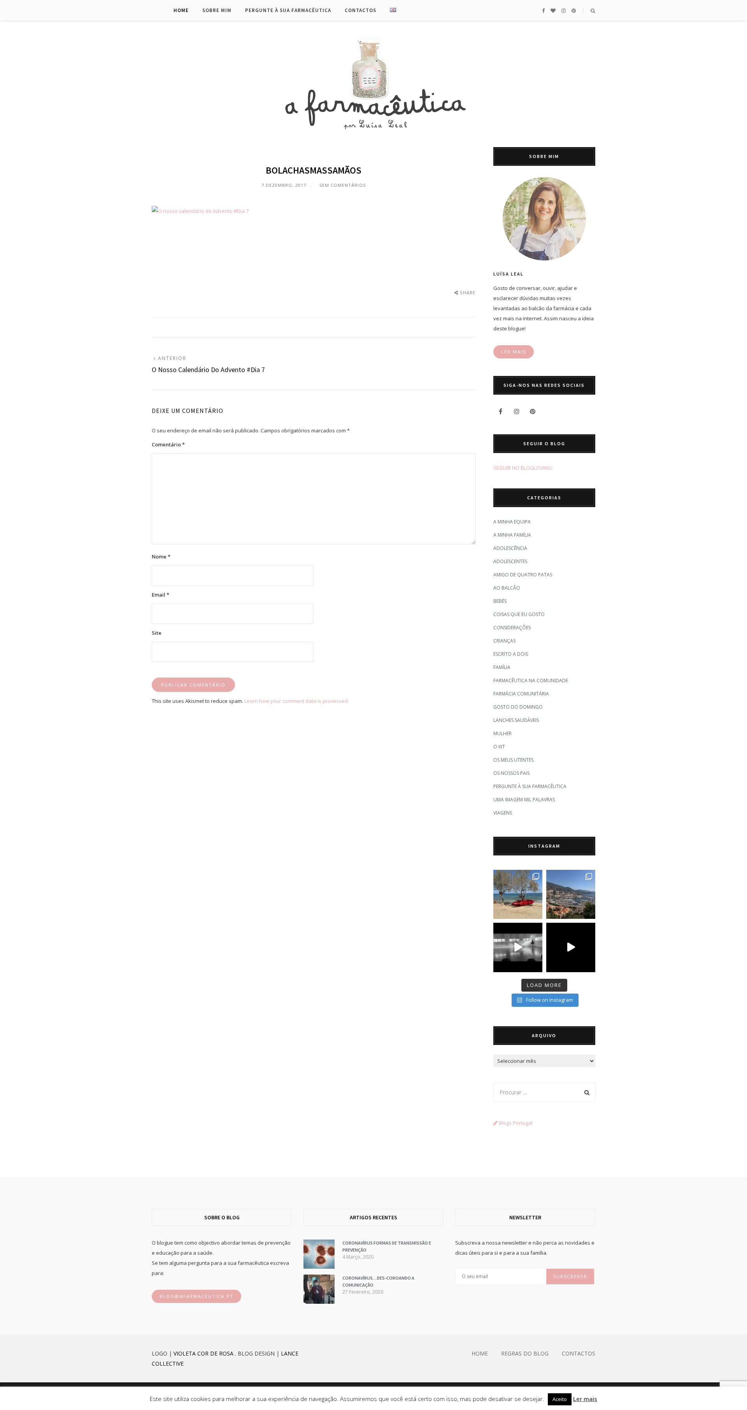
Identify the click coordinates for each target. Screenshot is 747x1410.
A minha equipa (512, 521)
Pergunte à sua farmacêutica (288, 10)
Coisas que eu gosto (519, 614)
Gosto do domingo (518, 707)
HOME (480, 1353)
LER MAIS (513, 352)
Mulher (502, 733)
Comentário (168, 444)
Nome (161, 556)
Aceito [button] (559, 1399)
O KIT (499, 746)
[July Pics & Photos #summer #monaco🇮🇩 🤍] (570, 894)
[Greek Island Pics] (517, 894)
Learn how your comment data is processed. (296, 700)
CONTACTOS (578, 1353)
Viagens (502, 812)
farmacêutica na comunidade (530, 680)
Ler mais (585, 1399)
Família (501, 667)
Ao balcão (506, 588)
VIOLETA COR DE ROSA (203, 1353)
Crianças (504, 640)
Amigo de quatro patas (522, 574)
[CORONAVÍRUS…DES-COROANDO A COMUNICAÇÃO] (319, 1301)
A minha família (512, 535)
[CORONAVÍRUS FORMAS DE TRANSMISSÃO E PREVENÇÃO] (319, 1266)
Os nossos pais (511, 773)
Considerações (512, 627)
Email (160, 594)
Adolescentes (510, 561)
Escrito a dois (510, 654)
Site (156, 632)
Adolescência (510, 548)
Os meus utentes (513, 760)
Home (181, 10)
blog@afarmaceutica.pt (196, 1296)
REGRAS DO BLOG (525, 1353)
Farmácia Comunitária (521, 693)
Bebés (500, 601)
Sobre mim (216, 10)
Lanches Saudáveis (516, 720)
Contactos (360, 10)
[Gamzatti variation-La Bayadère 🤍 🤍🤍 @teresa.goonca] (517, 947)
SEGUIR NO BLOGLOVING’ (522, 467)
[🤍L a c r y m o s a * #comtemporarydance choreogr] (570, 947)
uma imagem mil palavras (524, 799)
